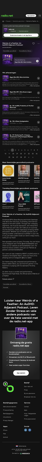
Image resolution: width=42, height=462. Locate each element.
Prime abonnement (30, 419)
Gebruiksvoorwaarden (9, 406)
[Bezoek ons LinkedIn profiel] (25, 430)
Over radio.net (28, 386)
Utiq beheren (7, 417)
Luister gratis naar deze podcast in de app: (17, 26)
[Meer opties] (38, 43)
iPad (4, 433)
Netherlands (22, 446)
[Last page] (32, 157)
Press (26, 390)
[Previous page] (8, 150)
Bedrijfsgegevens (8, 413)
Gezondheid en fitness (25, 51)
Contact (26, 406)
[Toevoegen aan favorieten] (33, 43)
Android (5, 437)
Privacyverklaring (8, 410)
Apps (25, 410)
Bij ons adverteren (29, 393)
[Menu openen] (39, 15)
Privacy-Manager (8, 420)
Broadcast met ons (30, 397)
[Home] (3, 21)
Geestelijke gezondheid (9, 51)
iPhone (5, 430)
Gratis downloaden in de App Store (21, 35)
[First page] (5, 150)
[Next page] (28, 157)
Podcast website (7, 279)
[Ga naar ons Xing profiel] (29, 430)
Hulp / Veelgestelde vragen (30, 414)
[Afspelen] (37, 61)
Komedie (5, 287)
